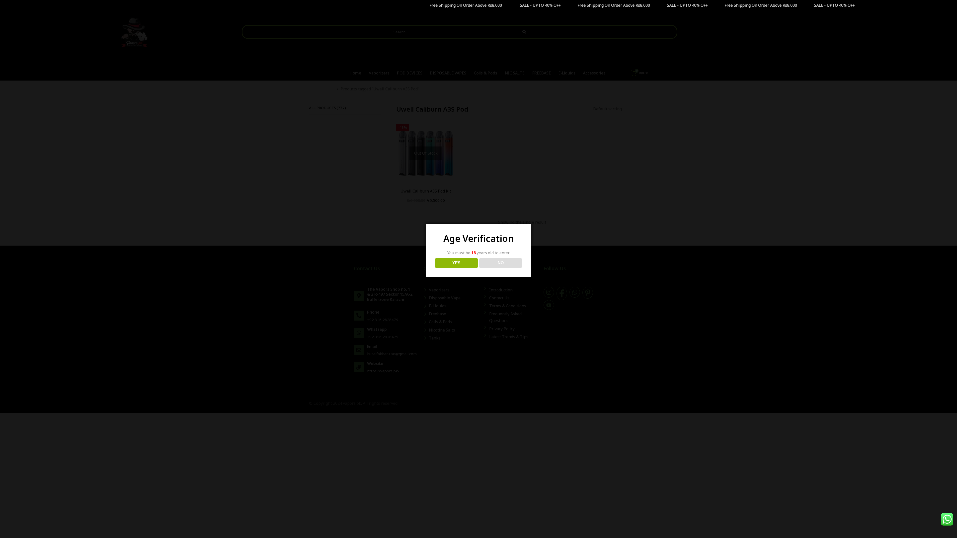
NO (501, 263)
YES (456, 263)
